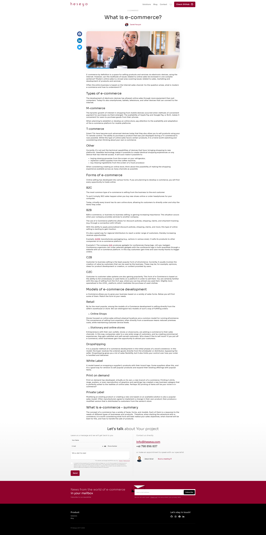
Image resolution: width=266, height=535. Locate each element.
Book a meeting (164, 459)
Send (75, 473)
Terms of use (127, 460)
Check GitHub (183, 4)
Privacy (121, 460)
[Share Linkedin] (79, 40)
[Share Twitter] (79, 47)
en (171, 4)
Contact (163, 4)
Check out (153, 497)
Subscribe (189, 492)
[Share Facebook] (79, 33)
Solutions (146, 4)
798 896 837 (146, 446)
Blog (155, 4)
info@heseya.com (148, 441)
